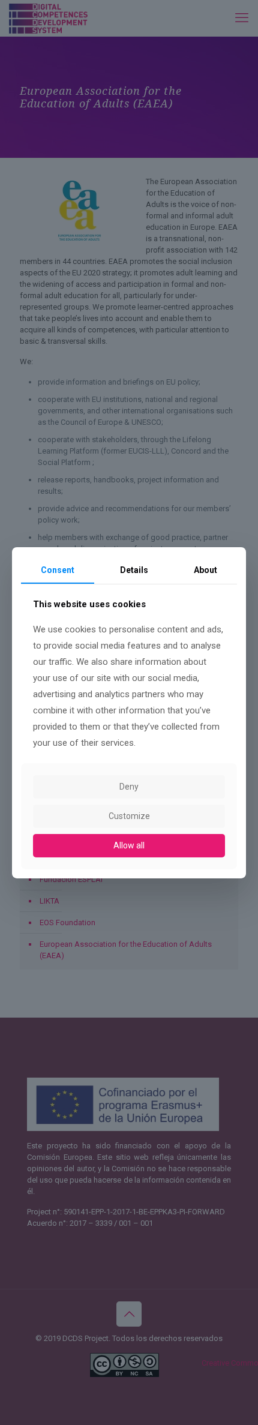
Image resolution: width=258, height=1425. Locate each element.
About (205, 569)
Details (134, 569)
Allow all (129, 845)
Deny (129, 786)
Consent (57, 569)
